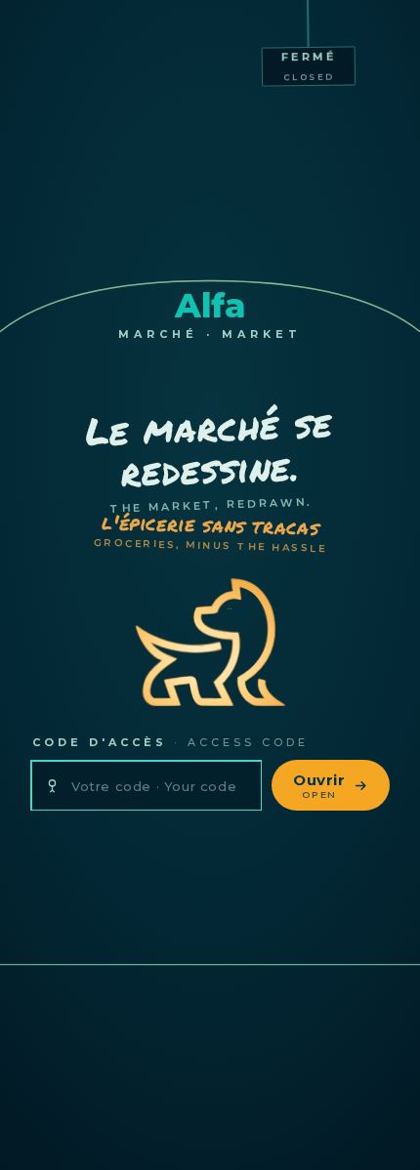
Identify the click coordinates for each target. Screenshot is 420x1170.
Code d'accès (170, 742)
